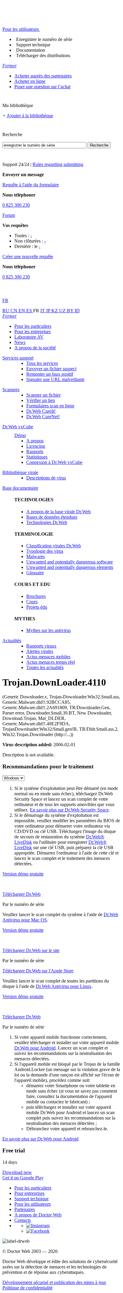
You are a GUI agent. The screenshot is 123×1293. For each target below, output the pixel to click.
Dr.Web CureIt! (41, 411)
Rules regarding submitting (58, 164)
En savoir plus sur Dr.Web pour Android (40, 1138)
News (19, 342)
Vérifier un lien (40, 400)
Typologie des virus (44, 551)
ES (29, 310)
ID (77, 310)
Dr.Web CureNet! (43, 416)
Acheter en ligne (29, 81)
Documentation (30, 50)
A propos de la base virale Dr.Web (58, 511)
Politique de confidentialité (27, 1287)
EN (22, 310)
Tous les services (42, 363)
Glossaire (35, 572)
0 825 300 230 (16, 205)
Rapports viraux (41, 645)
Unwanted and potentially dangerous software (69, 561)
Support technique (33, 44)
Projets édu (36, 607)
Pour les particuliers (32, 326)
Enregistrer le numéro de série (44, 39)
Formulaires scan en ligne (50, 405)
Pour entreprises (29, 1193)
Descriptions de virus (46, 477)
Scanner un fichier (43, 395)
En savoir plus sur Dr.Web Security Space (69, 809)
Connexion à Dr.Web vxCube (54, 462)
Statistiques (36, 456)
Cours (32, 601)
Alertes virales (39, 651)
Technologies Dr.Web (46, 522)
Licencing (35, 446)
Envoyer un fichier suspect (51, 368)
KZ (55, 310)
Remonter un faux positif (49, 374)
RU (6, 310)
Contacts (22, 1220)
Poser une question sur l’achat (42, 86)
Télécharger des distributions (43, 55)
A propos (35, 440)
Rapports (34, 451)
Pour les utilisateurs (32, 1204)
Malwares (35, 556)
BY (71, 310)
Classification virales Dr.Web (53, 545)
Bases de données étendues (51, 517)
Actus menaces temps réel (50, 662)
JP (48, 310)
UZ (63, 310)
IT (43, 310)
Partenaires (24, 1209)
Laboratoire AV (29, 336)
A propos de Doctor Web (37, 1214)
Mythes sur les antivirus (48, 630)
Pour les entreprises (32, 331)
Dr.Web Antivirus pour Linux (63, 986)
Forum (8, 215)
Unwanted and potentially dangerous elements (69, 567)
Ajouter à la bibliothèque (30, 115)
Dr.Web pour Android (35, 1047)
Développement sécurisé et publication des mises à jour (54, 1282)
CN (14, 310)
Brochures (36, 596)
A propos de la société (35, 347)
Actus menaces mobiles (48, 656)
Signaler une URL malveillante (55, 379)
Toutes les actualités (45, 667)
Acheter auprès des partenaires (43, 75)
